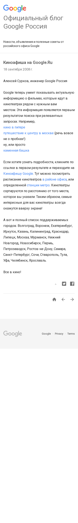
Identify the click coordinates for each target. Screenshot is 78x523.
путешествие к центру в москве (28, 133)
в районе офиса (54, 179)
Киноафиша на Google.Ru (27, 62)
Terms (71, 333)
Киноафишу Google (18, 174)
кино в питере (14, 127)
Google (46, 333)
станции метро (38, 185)
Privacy (59, 333)
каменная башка (16, 150)
